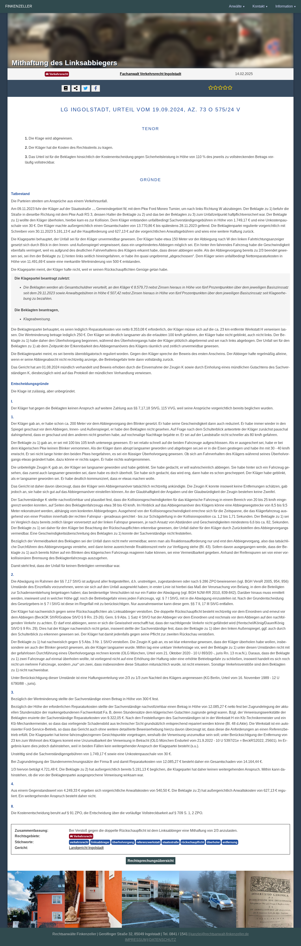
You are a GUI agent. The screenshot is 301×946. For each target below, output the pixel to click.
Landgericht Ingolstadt (86, 848)
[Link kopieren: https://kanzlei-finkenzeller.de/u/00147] (75, 88)
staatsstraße (170, 842)
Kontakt (258, 6)
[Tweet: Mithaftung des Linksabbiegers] (85, 88)
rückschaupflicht (192, 842)
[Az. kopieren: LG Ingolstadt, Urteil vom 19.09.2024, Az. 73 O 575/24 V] (65, 88)
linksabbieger (100, 842)
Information (284, 6)
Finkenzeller (18, 6)
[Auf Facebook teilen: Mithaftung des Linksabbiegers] (95, 88)
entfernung (230, 842)
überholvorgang (123, 842)
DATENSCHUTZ (162, 940)
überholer (213, 842)
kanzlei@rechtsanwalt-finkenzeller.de (219, 934)
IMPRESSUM (136, 940)
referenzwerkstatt (148, 842)
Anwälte (235, 6)
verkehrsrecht (79, 842)
